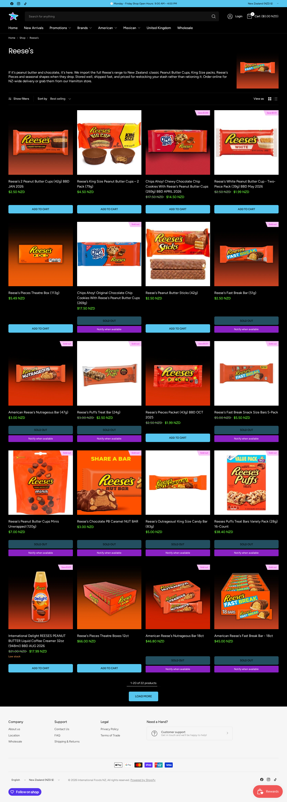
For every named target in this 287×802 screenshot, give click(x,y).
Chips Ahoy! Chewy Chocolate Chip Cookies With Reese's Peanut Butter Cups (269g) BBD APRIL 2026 (177, 186)
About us (14, 729)
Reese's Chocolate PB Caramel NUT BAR (107, 521)
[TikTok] (25, 3)
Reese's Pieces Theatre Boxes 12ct (103, 636)
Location (14, 735)
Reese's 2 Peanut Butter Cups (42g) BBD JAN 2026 (38, 183)
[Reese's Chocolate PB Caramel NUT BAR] (109, 482)
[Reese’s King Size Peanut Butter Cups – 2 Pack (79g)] (109, 142)
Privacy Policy (109, 729)
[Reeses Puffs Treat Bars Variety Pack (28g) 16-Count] (246, 482)
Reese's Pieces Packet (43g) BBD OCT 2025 (174, 414)
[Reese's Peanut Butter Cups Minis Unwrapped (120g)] (40, 482)
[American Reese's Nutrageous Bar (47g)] (40, 373)
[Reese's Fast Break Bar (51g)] (246, 254)
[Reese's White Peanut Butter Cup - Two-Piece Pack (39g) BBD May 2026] (246, 142)
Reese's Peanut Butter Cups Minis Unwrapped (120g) (33, 523)
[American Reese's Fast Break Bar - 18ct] (246, 597)
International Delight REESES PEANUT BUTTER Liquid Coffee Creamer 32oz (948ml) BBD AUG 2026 (37, 641)
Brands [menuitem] (82, 28)
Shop (22, 38)
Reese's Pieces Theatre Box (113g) (33, 293)
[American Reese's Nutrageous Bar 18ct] (178, 597)
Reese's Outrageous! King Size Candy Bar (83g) (176, 523)
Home (11, 38)
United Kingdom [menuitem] (159, 28)
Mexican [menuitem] (129, 28)
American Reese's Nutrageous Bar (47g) (38, 412)
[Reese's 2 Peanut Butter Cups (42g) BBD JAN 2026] (40, 142)
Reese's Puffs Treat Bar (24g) (98, 412)
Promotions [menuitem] (58, 28)
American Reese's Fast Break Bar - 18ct (243, 636)
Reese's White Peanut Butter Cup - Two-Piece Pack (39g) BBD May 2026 (244, 183)
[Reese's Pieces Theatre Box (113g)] (40, 254)
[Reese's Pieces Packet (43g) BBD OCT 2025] (178, 373)
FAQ (57, 735)
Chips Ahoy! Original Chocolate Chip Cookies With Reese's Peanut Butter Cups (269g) (108, 298)
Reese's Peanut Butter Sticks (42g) (172, 293)
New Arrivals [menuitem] (33, 28)
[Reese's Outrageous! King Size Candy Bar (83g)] (178, 482)
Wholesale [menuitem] (185, 28)
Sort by (42, 99)
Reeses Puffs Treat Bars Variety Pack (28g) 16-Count (246, 523)
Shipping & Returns (67, 741)
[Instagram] (18, 3)
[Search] (213, 16)
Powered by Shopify (142, 780)
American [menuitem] (105, 28)
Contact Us (61, 729)
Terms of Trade (110, 735)
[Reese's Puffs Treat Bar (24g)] (109, 373)
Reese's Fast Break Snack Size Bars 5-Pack (246, 412)
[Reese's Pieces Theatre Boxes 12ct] (109, 597)
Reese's (34, 38)
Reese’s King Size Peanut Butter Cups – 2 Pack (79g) (108, 183)
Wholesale (15, 741)
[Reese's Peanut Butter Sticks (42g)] (178, 254)
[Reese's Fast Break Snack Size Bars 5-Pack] (246, 373)
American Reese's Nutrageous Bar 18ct (175, 636)
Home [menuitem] (13, 28)
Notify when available (109, 329)
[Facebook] (11, 3)
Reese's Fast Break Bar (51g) (235, 293)
